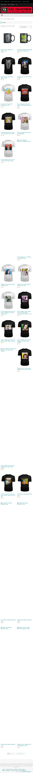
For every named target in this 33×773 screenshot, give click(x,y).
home (2, 1)
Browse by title (7, 1)
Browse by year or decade (16, 1)
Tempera (24, 771)
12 (17, 753)
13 (20, 753)
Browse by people (25, 1)
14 (22, 753)
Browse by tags (4, 4)
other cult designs (11, 4)
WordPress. (29, 771)
